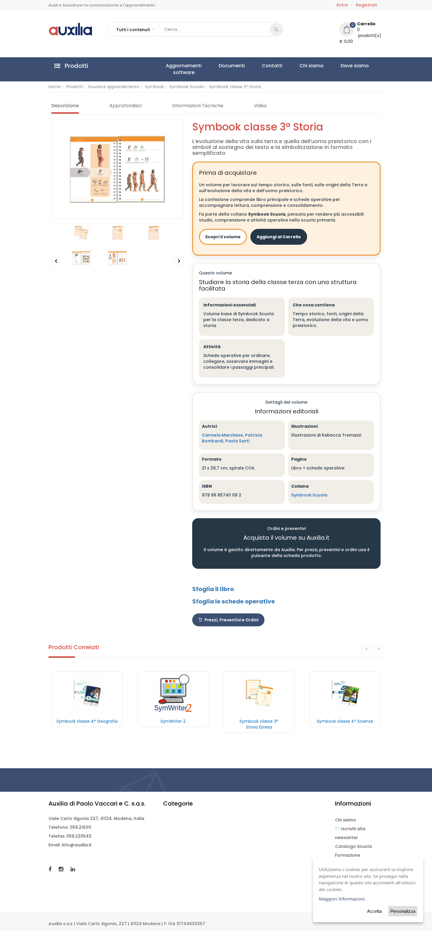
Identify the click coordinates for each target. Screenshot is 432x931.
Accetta (374, 911)
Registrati (366, 5)
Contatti (244, 65)
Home (54, 87)
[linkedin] (73, 869)
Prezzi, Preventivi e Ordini (231, 620)
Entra (342, 5)
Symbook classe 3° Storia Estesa (259, 724)
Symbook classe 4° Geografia (87, 721)
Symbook (154, 87)
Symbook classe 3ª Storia (235, 87)
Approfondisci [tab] (125, 106)
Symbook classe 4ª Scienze (345, 721)
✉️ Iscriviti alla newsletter (350, 833)
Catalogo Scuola (353, 846)
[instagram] (62, 869)
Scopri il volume (223, 237)
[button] (135, 29)
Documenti (215, 65)
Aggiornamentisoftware (178, 69)
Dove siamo (304, 65)
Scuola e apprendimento (113, 87)
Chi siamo (272, 65)
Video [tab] (260, 106)
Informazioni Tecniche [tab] (197, 106)
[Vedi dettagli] (87, 693)
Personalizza (402, 911)
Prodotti (74, 87)
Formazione (347, 855)
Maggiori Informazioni (342, 899)
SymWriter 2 (172, 721)
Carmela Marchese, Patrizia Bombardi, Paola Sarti (232, 438)
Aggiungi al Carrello (279, 237)
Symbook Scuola (187, 87)
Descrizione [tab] (65, 106)
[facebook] (50, 869)
